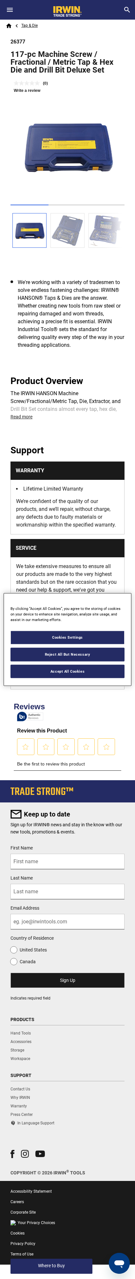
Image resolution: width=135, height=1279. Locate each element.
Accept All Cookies (67, 671)
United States (33, 949)
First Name (21, 847)
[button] (12, 1154)
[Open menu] (10, 10)
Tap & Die (29, 25)
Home (9, 26)
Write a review (27, 90)
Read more (21, 416)
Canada (28, 961)
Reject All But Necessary (67, 654)
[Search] (127, 10)
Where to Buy (51, 1265)
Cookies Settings (67, 637)
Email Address (24, 908)
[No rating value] (28, 83)
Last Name (21, 878)
